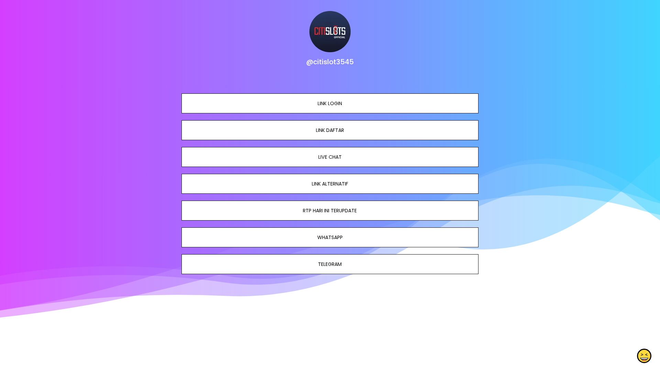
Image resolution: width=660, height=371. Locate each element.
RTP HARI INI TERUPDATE (330, 210)
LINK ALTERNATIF (330, 183)
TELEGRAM (330, 264)
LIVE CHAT (330, 157)
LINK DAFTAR (330, 130)
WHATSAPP (330, 237)
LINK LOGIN (330, 103)
